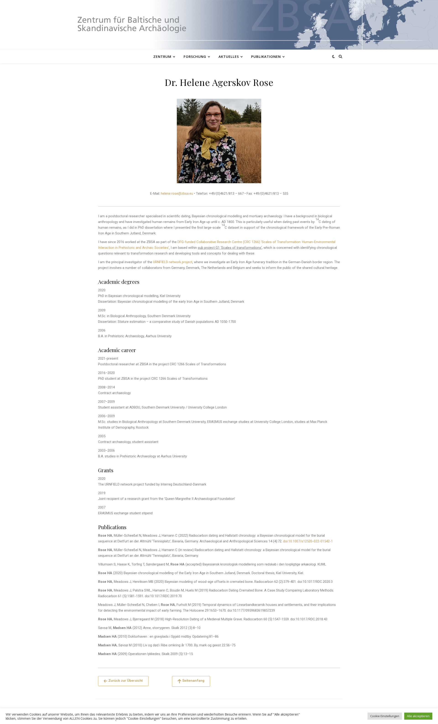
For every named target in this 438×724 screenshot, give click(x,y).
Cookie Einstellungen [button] (384, 716)
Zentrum (162, 56)
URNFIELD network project (172, 262)
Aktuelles (229, 56)
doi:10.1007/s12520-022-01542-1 (308, 541)
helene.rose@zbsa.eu (177, 193)
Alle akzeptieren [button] (418, 716)
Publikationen (266, 56)
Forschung (195, 56)
